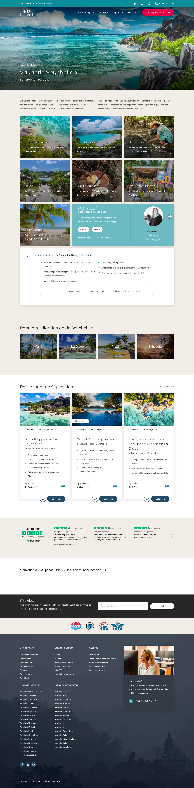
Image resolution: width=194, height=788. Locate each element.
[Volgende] (169, 216)
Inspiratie (116, 12)
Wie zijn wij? (94, 654)
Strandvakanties (27, 666)
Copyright (24, 781)
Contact (83, 229)
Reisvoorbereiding (63, 666)
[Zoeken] (149, 3)
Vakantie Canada (62, 707)
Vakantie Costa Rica (64, 731)
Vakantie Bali (60, 695)
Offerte (97, 229)
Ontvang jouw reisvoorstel (158, 12)
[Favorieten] (134, 3)
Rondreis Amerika (28, 711)
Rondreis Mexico (27, 731)
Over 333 (131, 12)
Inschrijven (162, 606)
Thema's (102, 12)
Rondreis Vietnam (28, 719)
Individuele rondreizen (29, 654)
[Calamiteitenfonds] (90, 626)
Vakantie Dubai (61, 735)
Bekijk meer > (167, 387)
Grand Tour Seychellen (95, 439)
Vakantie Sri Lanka (63, 719)
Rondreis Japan (27, 703)
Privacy (56, 781)
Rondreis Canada (27, 715)
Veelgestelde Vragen (64, 662)
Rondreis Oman (27, 747)
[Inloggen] (142, 3)
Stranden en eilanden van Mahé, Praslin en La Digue (148, 443)
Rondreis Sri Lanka (28, 743)
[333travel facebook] (22, 764)
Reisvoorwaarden (97, 666)
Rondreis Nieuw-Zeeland (31, 691)
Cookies (46, 781)
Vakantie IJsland (62, 723)
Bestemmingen (85, 12)
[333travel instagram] (28, 764)
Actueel (58, 658)
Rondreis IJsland (27, 727)
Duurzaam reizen (97, 670)
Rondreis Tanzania (28, 723)
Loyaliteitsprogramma (64, 674)
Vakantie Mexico (62, 727)
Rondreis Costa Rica (29, 735)
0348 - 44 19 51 (102, 237)
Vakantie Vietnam (62, 715)
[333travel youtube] (33, 764)
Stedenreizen (26, 674)
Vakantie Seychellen (63, 747)
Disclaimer (36, 781)
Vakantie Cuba (61, 743)
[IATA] (117, 626)
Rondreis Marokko (28, 739)
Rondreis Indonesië (28, 707)
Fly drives (24, 670)
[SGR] (104, 626)
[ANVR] (77, 626)
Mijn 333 (58, 670)
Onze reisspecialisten (98, 662)
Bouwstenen (25, 658)
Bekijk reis (56, 499)
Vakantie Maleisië (62, 711)
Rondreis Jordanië (28, 751)
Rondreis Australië (28, 755)
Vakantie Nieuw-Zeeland (65, 739)
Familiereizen (26, 662)
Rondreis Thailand (28, 695)
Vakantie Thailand (62, 691)
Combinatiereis (26, 678)
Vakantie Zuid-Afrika (63, 699)
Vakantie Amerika (62, 703)
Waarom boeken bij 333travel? (102, 658)
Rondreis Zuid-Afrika (29, 699)
